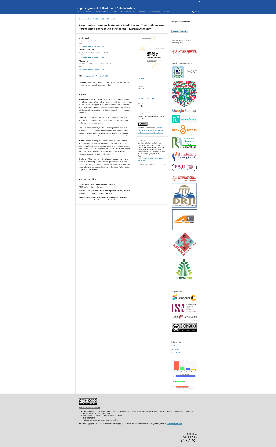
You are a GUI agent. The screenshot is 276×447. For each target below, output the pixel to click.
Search (196, 12)
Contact (166, 12)
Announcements (154, 12)
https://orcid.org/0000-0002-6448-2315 (91, 46)
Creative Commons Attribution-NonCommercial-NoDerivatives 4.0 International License (150, 130)
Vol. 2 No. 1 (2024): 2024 (101, 19)
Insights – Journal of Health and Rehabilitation (105, 8)
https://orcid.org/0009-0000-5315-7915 (91, 69)
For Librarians (175, 352)
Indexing (142, 12)
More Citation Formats (147, 164)
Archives (88, 12)
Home (81, 19)
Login (199, 2)
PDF (142, 78)
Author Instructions (128, 12)
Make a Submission (179, 31)
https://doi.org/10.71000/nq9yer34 (95, 76)
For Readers (175, 346)
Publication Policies (101, 12)
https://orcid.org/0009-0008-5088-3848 (91, 58)
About (113, 12)
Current (78, 12)
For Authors (175, 349)
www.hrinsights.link (174, 424)
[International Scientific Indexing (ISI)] (184, 54)
